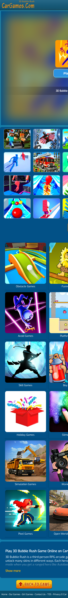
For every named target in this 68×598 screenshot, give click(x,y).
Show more (13, 571)
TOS (49, 594)
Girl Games (27, 594)
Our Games (14, 594)
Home (4, 594)
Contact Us (40, 594)
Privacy (56, 594)
